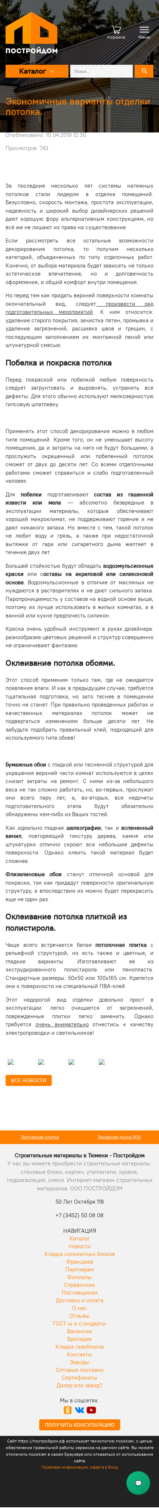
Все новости (28, 1080)
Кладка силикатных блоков (79, 1253)
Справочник (79, 1284)
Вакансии (79, 1331)
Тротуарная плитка (40, 1137)
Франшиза (79, 1261)
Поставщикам (80, 1292)
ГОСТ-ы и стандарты (79, 1323)
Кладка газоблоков (79, 1346)
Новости (80, 1246)
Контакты (79, 1354)
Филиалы (79, 1277)
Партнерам (79, 1269)
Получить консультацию (80, 1425)
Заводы (79, 1362)
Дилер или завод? (79, 1385)
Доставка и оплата (80, 1300)
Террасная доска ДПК (119, 1137)
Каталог (80, 1238)
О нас (79, 1308)
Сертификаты (79, 1377)
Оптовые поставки (80, 1369)
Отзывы (80, 1315)
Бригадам (79, 1338)
